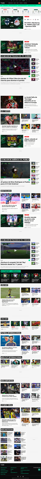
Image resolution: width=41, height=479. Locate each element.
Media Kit (12, 469)
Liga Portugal (13, 367)
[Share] (29, 76)
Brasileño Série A (24, 415)
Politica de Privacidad (4, 467)
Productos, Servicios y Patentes (25, 470)
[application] (15, 66)
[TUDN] (3, 3)
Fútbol (3, 131)
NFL (32, 201)
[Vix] (39, 3)
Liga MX (33, 121)
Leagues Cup (34, 425)
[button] (15, 66)
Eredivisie (23, 367)
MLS (22, 121)
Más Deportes (34, 401)
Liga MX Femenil (4, 305)
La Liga (23, 211)
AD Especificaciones (13, 467)
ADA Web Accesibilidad (4, 472)
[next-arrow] (40, 12)
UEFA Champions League (5, 425)
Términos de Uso (3, 469)
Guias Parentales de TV (14, 472)
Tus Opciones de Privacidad (25, 473)
